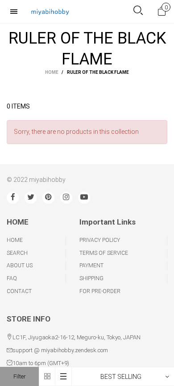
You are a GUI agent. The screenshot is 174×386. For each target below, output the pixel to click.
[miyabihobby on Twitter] (31, 198)
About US (20, 265)
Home (15, 240)
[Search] (138, 11)
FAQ (12, 278)
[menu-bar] (16, 11)
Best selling (120, 376)
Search (17, 253)
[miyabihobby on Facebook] (13, 198)
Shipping (91, 278)
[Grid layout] (47, 376)
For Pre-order (99, 291)
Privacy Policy (99, 240)
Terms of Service (103, 253)
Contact (19, 291)
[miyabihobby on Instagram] (66, 198)
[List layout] (63, 376)
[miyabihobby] (50, 11)
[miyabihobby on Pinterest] (48, 198)
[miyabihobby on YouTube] (84, 198)
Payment (91, 265)
